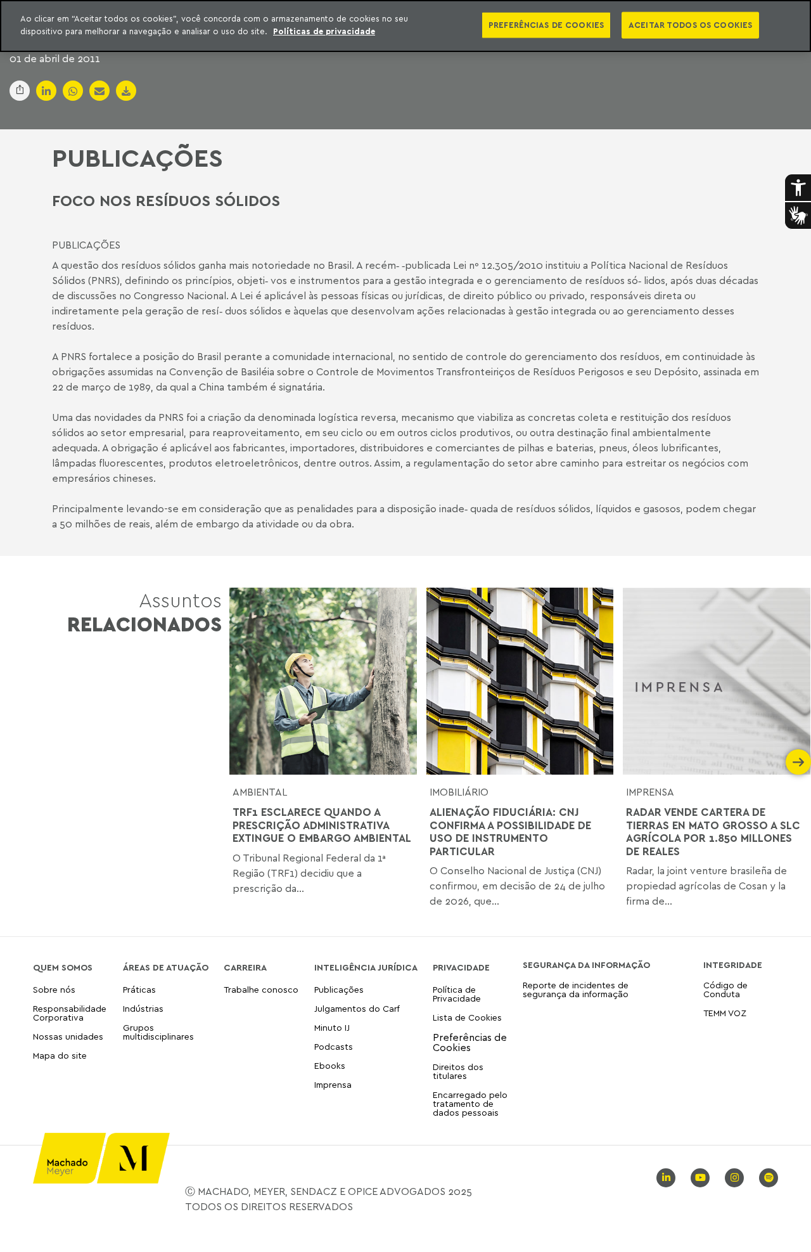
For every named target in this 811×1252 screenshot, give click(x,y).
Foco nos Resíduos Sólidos (166, 200)
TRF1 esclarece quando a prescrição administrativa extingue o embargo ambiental (322, 825)
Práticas (139, 990)
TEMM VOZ (724, 1012)
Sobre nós (54, 990)
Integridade (732, 965)
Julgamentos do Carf (357, 1008)
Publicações (137, 157)
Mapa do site (60, 1056)
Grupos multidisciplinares (158, 1032)
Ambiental (260, 791)
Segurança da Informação (586, 965)
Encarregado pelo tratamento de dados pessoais (470, 1103)
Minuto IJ (332, 1027)
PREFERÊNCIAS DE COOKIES (546, 25)
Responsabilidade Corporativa (69, 1013)
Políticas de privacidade (324, 31)
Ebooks (329, 1065)
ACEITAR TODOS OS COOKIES (690, 25)
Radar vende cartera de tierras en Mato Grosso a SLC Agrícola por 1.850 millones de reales (713, 831)
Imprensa (650, 791)
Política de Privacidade (457, 994)
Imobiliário (459, 791)
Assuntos (144, 612)
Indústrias (143, 1008)
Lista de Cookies (467, 1017)
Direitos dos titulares (458, 1071)
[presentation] (242, 762)
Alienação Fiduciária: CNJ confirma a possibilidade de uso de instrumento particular (510, 831)
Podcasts (333, 1046)
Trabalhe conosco (261, 990)
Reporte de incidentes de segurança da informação (576, 990)
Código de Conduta (725, 990)
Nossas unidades (68, 1036)
